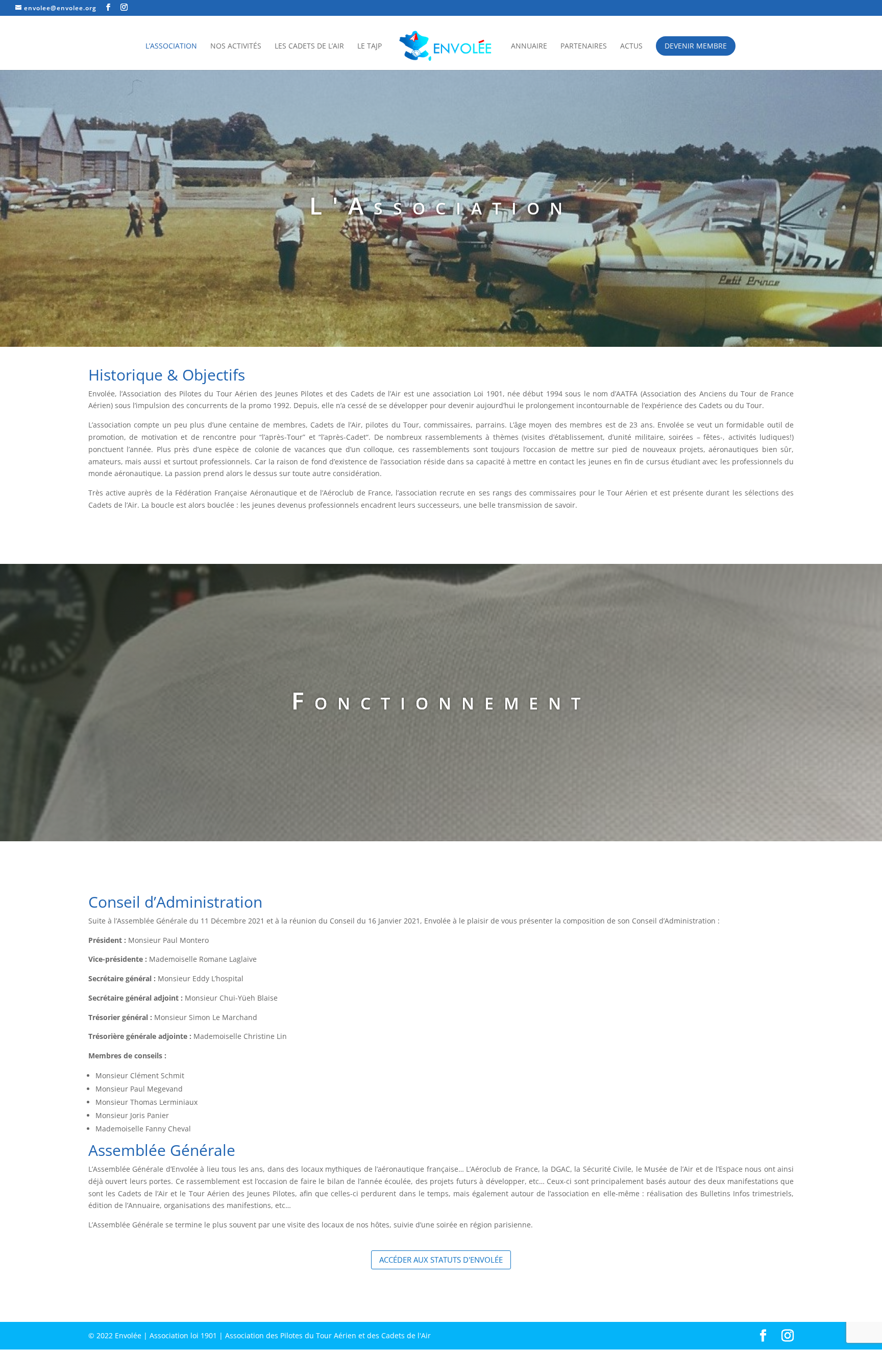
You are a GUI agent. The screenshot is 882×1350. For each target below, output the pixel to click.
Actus (631, 46)
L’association (171, 46)
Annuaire (529, 46)
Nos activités (235, 46)
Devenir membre (696, 46)
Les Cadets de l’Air (309, 46)
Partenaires (583, 46)
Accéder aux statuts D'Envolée (441, 1259)
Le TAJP (369, 46)
